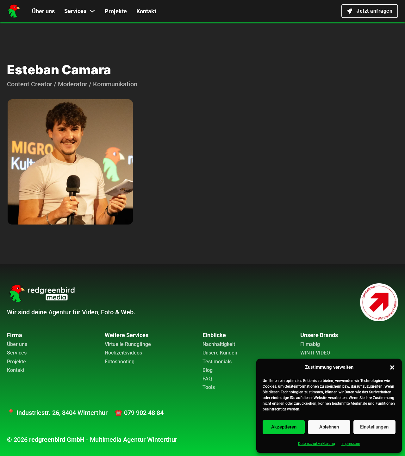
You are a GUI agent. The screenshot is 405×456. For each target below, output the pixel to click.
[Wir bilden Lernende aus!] (379, 302)
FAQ (207, 379)
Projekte (116, 11)
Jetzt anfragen (374, 11)
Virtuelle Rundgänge (128, 344)
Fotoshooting (119, 362)
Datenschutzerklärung (316, 443)
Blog (207, 370)
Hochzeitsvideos (123, 353)
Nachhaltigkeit (218, 344)
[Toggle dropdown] (92, 11)
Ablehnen (329, 427)
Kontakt (146, 11)
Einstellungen (374, 427)
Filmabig (310, 344)
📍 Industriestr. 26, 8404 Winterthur (57, 412)
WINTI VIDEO (315, 353)
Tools (208, 387)
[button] (392, 367)
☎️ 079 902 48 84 (139, 412)
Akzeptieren (283, 427)
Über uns (43, 11)
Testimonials (217, 362)
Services (75, 11)
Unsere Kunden (219, 353)
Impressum (350, 443)
